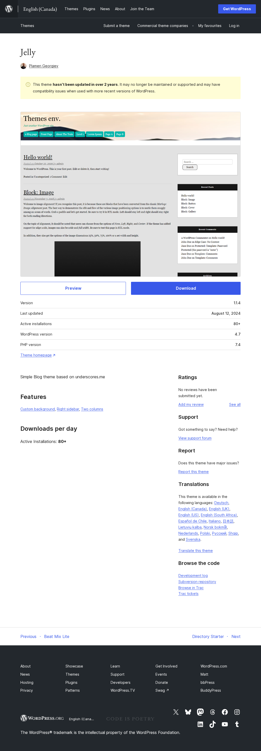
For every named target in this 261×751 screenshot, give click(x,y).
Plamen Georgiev (43, 66)
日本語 (228, 521)
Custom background (37, 409)
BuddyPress (211, 690)
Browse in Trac (191, 588)
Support (117, 674)
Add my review (191, 404)
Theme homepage (36, 355)
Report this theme (193, 471)
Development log (193, 575)
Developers (120, 682)
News (25, 674)
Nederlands (188, 533)
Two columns (92, 409)
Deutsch (221, 502)
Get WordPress (237, 9)
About (25, 666)
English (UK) (219, 509)
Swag (162, 690)
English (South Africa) (219, 515)
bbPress (208, 682)
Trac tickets (188, 593)
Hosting (26, 682)
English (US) (188, 515)
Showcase (74, 666)
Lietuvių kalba (190, 527)
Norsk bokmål (215, 527)
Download (186, 288)
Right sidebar (68, 409)
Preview (73, 288)
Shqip (233, 533)
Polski (205, 533)
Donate (161, 682)
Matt (204, 674)
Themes (27, 25)
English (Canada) (192, 509)
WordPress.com (214, 666)
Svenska (193, 539)
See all (235, 404)
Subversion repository (197, 581)
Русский (219, 533)
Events (161, 674)
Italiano (215, 521)
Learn (115, 666)
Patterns (73, 690)
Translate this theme (195, 550)
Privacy (26, 690)
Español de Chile (192, 521)
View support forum (195, 438)
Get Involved (166, 666)
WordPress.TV (123, 690)
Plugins (71, 682)
